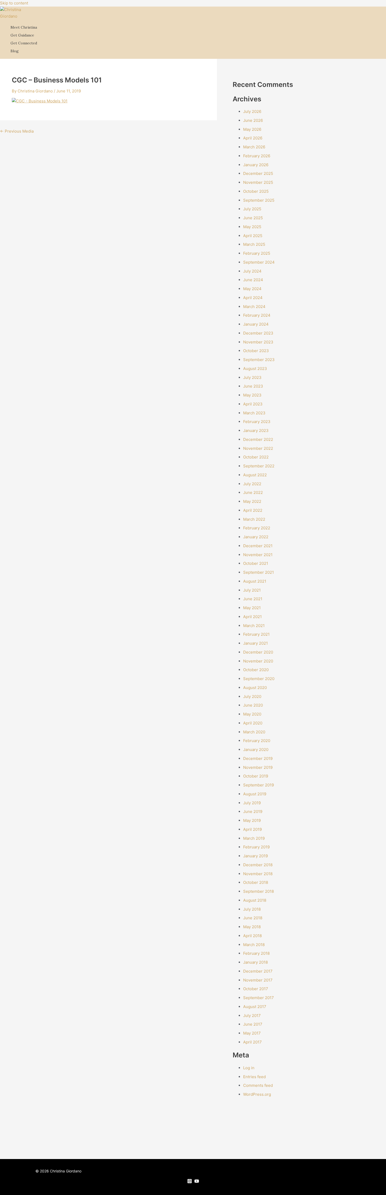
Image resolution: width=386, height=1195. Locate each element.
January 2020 (255, 749)
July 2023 (252, 377)
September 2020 (258, 678)
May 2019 (252, 820)
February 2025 (256, 253)
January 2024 (256, 324)
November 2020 (258, 661)
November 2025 (258, 182)
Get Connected (24, 43)
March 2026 (254, 146)
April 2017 (252, 1042)
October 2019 (255, 776)
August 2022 (255, 474)
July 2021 (252, 590)
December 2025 (258, 173)
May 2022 (252, 501)
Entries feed (254, 1076)
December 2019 (258, 758)
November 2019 (258, 767)
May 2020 (252, 714)
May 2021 (252, 607)
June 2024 (253, 279)
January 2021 (255, 643)
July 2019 (252, 802)
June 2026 (253, 120)
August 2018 (254, 900)
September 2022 (258, 465)
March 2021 (254, 625)
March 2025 (254, 244)
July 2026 (252, 111)
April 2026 (252, 137)
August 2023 (255, 368)
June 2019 (252, 811)
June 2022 (253, 492)
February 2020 (256, 740)
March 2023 (254, 412)
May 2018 (252, 926)
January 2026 (255, 164)
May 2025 (252, 226)
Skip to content (14, 3)
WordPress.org (257, 1094)
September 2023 (259, 359)
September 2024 (259, 262)
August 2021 (254, 581)
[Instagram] (189, 1182)
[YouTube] (196, 1182)
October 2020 (256, 669)
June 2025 (253, 217)
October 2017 (255, 988)
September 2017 (258, 997)
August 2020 (255, 687)
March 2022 (254, 519)
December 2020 (258, 652)
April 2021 (252, 616)
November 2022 (258, 448)
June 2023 (253, 386)
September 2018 (258, 891)
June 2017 (252, 1024)
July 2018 (252, 909)
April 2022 (252, 510)
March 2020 (254, 731)
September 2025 (258, 200)
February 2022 (256, 527)
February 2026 (256, 155)
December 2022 (258, 439)
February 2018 (256, 953)
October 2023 (256, 350)
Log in (248, 1067)
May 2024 (252, 288)
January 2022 (255, 536)
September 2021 (258, 572)
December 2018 (258, 864)
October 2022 (256, 457)
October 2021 (255, 563)
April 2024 (253, 297)
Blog (15, 51)
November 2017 (258, 980)
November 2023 (258, 342)
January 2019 (255, 855)
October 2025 (256, 191)
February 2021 (256, 634)
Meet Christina (24, 27)
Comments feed (258, 1085)
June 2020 (253, 705)
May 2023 (252, 395)
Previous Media (17, 131)
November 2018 (258, 873)
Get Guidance (22, 35)
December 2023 (258, 333)
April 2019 (252, 829)
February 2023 (256, 421)
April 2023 (253, 403)
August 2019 (254, 793)
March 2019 (254, 838)
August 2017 (254, 1006)
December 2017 (258, 971)
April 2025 (252, 235)
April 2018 (252, 935)
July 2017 (252, 1015)
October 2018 (255, 882)
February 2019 (256, 846)
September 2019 (258, 784)
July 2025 (252, 208)
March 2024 (254, 306)
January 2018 (255, 962)
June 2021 (252, 598)
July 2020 (252, 696)
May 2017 (252, 1033)
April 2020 (252, 723)
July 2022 (252, 483)
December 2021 (258, 545)
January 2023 (256, 430)
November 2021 (258, 554)
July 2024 (252, 271)
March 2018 (254, 944)
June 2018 (252, 917)
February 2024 (256, 315)
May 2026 (252, 129)
